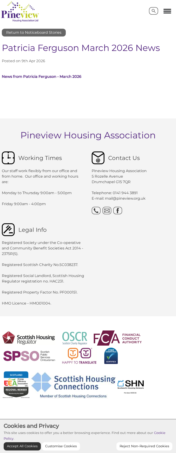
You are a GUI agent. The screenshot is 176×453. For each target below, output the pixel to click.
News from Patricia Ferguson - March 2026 (41, 76)
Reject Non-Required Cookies (144, 446)
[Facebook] (117, 210)
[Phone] (96, 210)
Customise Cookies (61, 446)
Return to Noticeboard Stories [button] (33, 32)
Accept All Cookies (22, 446)
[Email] (106, 210)
